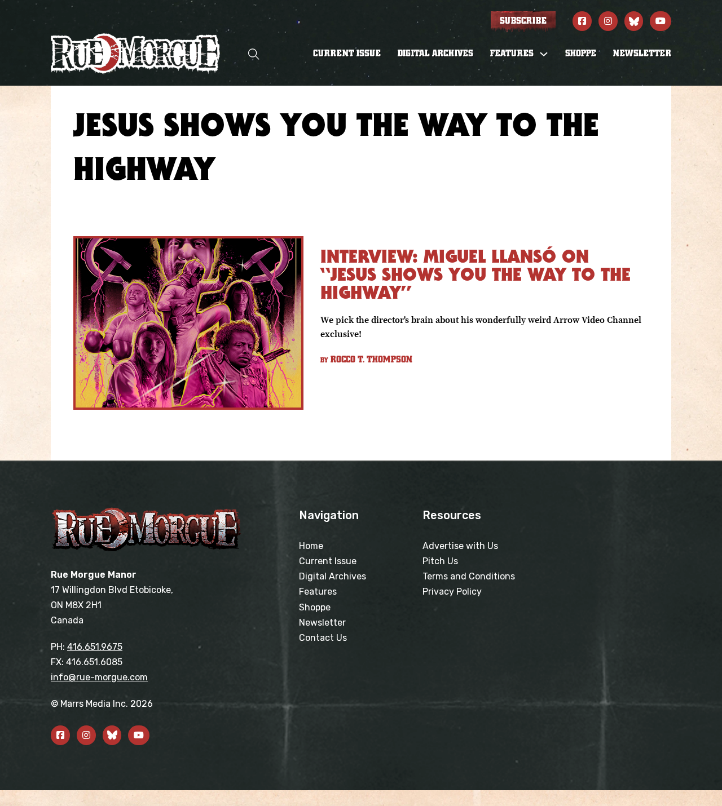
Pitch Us (440, 561)
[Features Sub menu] (543, 54)
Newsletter (642, 53)
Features (318, 591)
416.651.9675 (94, 646)
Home (311, 546)
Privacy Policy (452, 591)
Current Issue (347, 53)
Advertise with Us (460, 546)
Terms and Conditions (468, 576)
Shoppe (580, 53)
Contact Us (323, 637)
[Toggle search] (254, 54)
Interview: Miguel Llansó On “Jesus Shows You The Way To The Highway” (475, 274)
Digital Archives (435, 53)
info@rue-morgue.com (99, 677)
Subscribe (523, 21)
